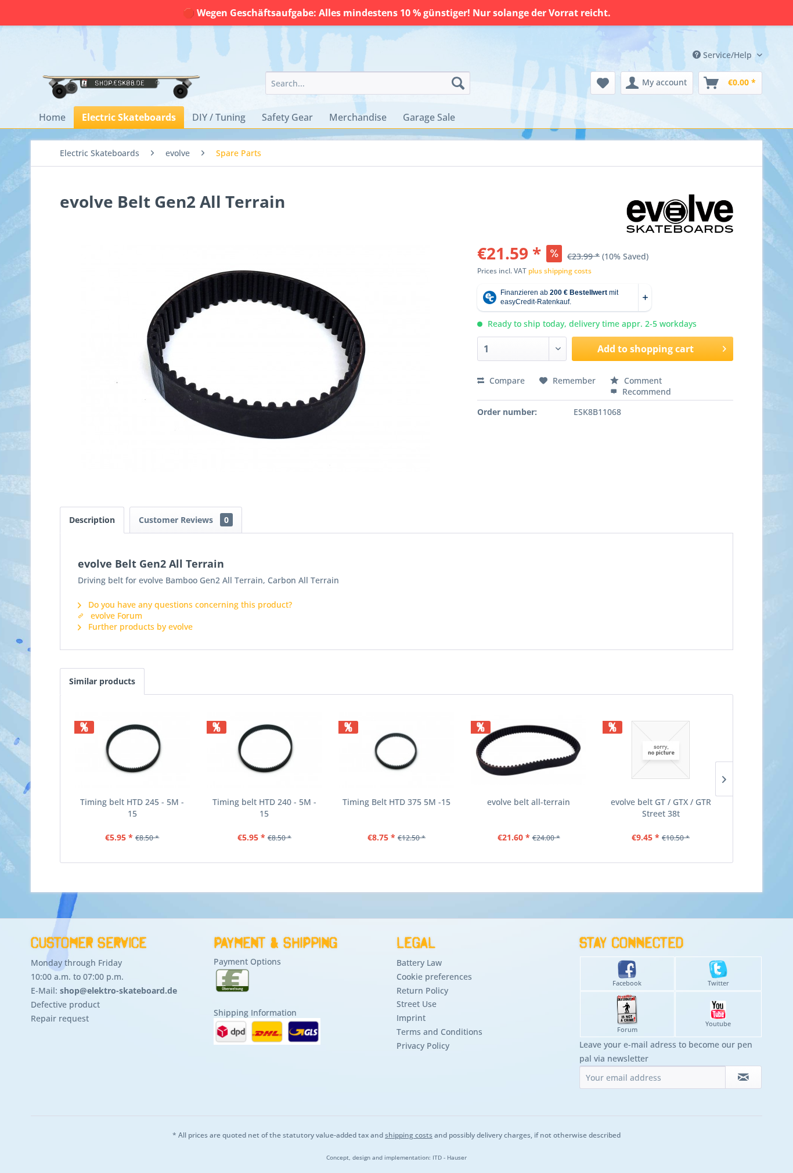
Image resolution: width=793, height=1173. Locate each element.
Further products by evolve (139, 626)
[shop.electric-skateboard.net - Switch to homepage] (120, 85)
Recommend (645, 391)
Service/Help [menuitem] (727, 54)
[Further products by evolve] (679, 213)
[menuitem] (367, 83)
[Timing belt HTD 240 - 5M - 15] (264, 750)
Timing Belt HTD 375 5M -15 (396, 801)
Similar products (102, 681)
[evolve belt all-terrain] (528, 750)
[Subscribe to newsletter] (743, 1077)
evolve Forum (115, 615)
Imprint (411, 1017)
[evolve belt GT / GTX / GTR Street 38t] (660, 750)
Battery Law (419, 962)
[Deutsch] (685, 31)
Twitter (718, 983)
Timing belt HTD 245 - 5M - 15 (132, 807)
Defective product (65, 1004)
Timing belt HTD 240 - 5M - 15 (264, 807)
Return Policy (422, 990)
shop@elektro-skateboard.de (118, 990)
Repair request (60, 1018)
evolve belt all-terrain (528, 801)
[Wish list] (602, 83)
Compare (506, 380)
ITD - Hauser (449, 1157)
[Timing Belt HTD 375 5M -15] (396, 750)
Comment (642, 380)
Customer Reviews (184, 519)
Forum (627, 1029)
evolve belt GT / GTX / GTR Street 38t (661, 807)
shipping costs (408, 1135)
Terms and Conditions (439, 1031)
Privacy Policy (422, 1045)
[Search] (458, 83)
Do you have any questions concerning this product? (189, 604)
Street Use (416, 1003)
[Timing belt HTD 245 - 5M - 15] (132, 750)
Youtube (718, 1023)
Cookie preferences (434, 976)
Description (92, 519)
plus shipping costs (560, 271)
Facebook (626, 983)
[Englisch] (685, 42)
